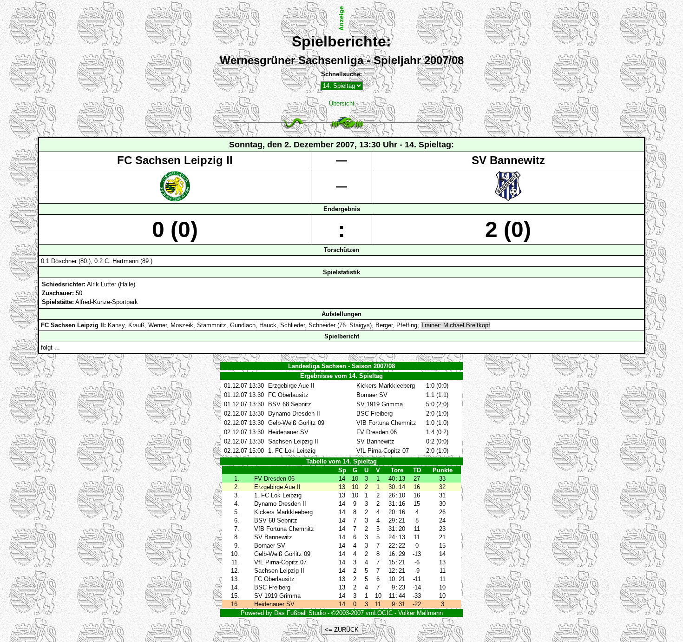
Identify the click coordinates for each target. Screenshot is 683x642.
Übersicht (342, 103)
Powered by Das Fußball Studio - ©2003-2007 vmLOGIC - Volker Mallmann (342, 612)
